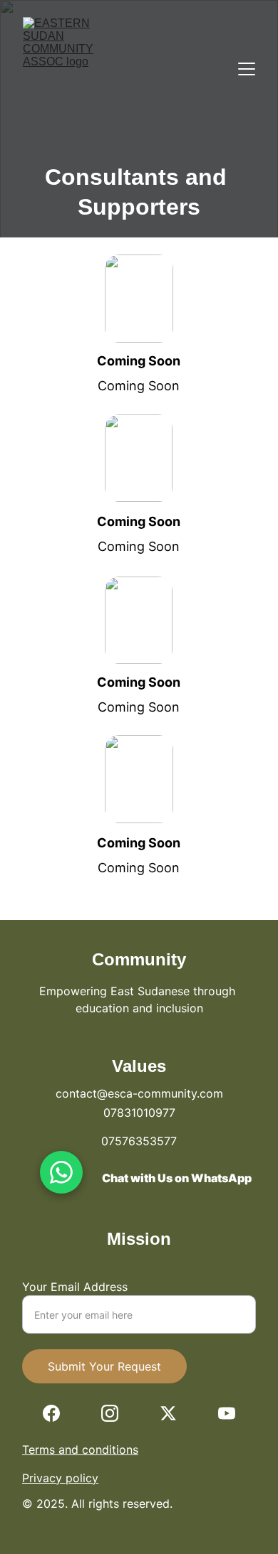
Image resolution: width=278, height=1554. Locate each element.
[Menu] (246, 69)
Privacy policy (60, 1478)
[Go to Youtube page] (226, 1413)
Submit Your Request (104, 1366)
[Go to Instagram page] (109, 1413)
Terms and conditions (80, 1449)
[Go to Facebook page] (51, 1413)
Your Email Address (75, 1287)
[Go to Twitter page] (168, 1413)
